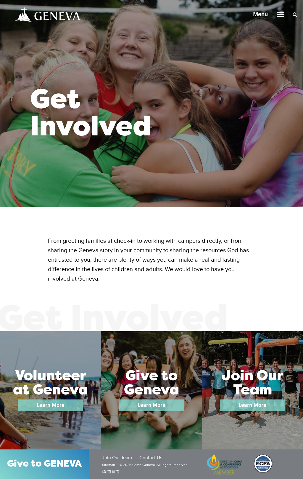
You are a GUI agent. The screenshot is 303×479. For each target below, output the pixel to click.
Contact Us (150, 458)
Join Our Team (117, 458)
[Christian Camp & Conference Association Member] (224, 464)
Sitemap (108, 465)
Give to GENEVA (44, 464)
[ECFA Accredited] (263, 464)
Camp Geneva (47, 14)
